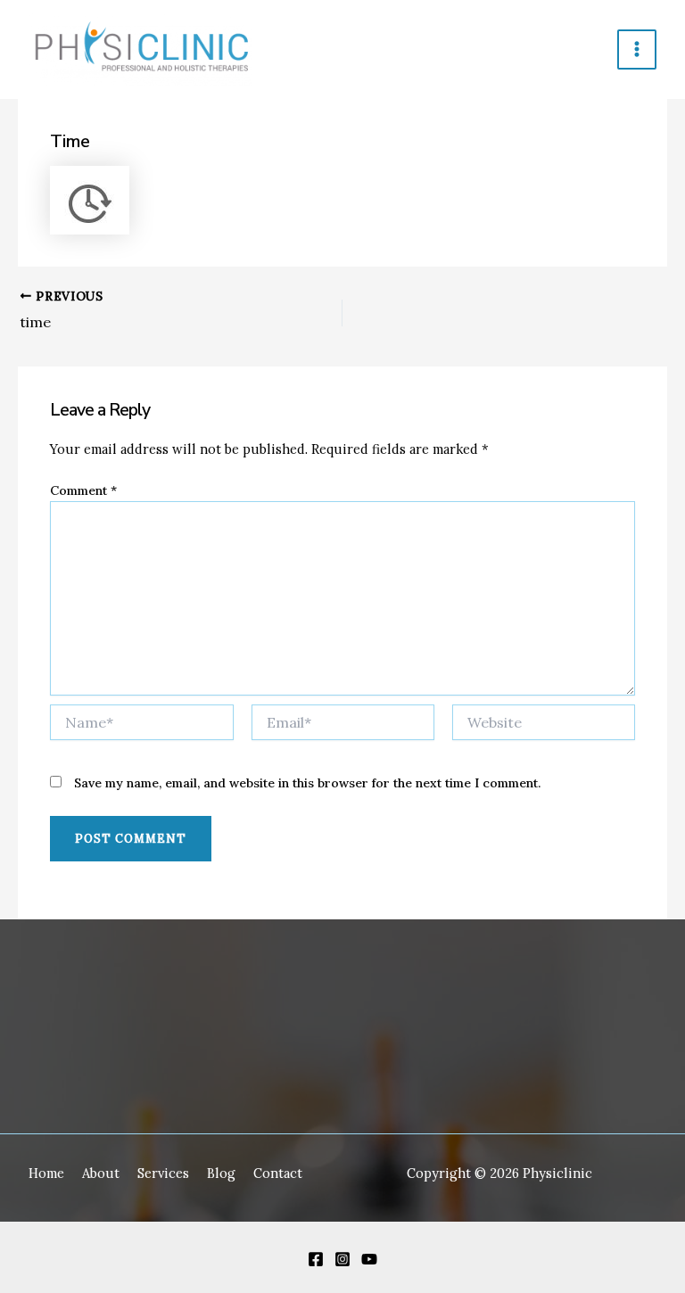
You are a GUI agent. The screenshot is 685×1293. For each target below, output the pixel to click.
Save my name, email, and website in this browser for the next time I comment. (307, 783)
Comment (83, 490)
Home (46, 1173)
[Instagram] (342, 1259)
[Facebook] (316, 1259)
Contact (277, 1173)
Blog (221, 1173)
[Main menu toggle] (636, 49)
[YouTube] (369, 1259)
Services (163, 1173)
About (101, 1173)
